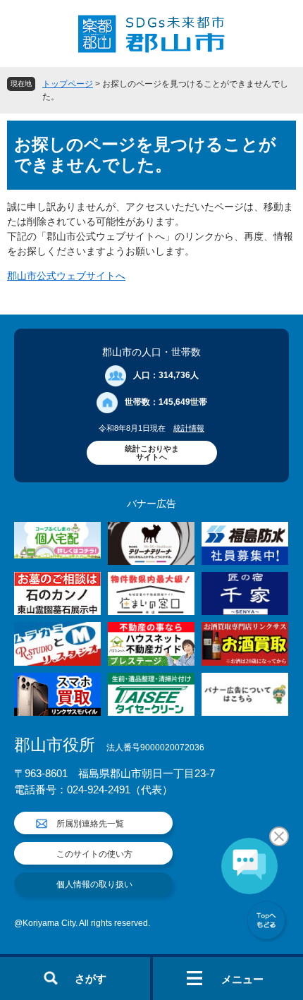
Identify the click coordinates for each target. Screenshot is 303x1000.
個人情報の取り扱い (94, 884)
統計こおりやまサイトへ (152, 452)
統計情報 (188, 428)
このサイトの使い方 (94, 854)
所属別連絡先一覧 (90, 824)
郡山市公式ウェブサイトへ (66, 275)
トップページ (67, 84)
